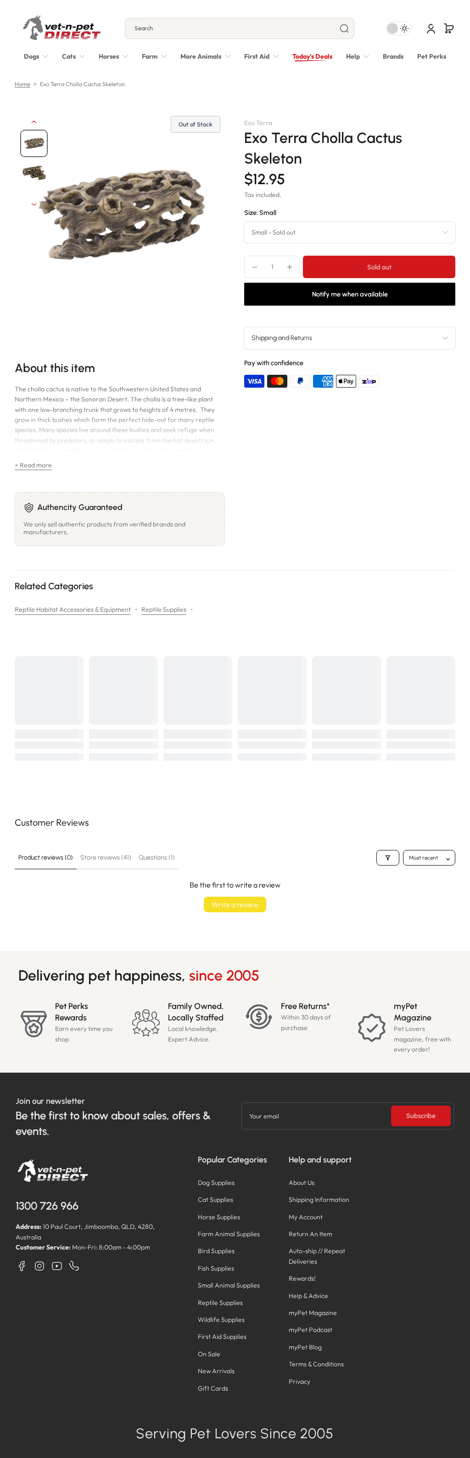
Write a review (235, 904)
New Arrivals (216, 1371)
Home (22, 84)
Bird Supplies (216, 1251)
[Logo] (61, 28)
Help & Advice (308, 1296)
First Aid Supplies (222, 1336)
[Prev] (34, 122)
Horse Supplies (219, 1217)
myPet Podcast (310, 1330)
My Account (306, 1217)
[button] (448, 28)
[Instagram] (39, 1266)
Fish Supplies (216, 1268)
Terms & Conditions (316, 1364)
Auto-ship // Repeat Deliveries (317, 1256)
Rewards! (302, 1278)
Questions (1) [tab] (157, 857)
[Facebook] (22, 1266)
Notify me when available (350, 294)
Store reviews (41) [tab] (105, 857)
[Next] (34, 204)
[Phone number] (74, 1266)
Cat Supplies (215, 1199)
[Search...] (344, 28)
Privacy (299, 1381)
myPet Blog (305, 1347)
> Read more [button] (33, 465)
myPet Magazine (313, 1313)
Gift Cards (213, 1388)
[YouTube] (56, 1266)
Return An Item (310, 1234)
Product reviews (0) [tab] (45, 857)
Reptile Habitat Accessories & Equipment (73, 609)
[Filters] (387, 858)
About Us (301, 1182)
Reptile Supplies (163, 609)
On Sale (209, 1354)
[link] (205, 56)
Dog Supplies (216, 1182)
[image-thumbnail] (34, 143)
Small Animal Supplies (229, 1285)
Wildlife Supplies (221, 1319)
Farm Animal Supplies (229, 1234)
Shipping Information (319, 1199)
